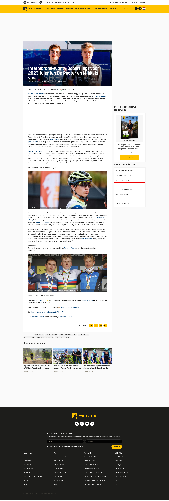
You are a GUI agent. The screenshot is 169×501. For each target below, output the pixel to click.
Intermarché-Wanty (36, 94)
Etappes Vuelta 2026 (123, 180)
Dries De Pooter (100, 96)
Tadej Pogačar (58, 469)
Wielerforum (27, 465)
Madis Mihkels (87, 300)
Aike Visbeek (54, 139)
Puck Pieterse (58, 484)
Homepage (27, 457)
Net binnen (51, 8)
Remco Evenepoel (60, 465)
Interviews (26, 472)
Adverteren (118, 461)
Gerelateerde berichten (34, 343)
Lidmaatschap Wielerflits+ (64, 2)
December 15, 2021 (65, 317)
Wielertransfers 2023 (63, 337)
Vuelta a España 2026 (91, 469)
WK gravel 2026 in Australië (93, 484)
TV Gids (125, 8)
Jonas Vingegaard (60, 472)
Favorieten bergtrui (123, 194)
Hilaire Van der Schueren (68, 335)
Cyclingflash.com (121, 2)
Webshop (60, 8)
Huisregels (118, 465)
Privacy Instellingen (121, 472)
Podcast (26, 480)
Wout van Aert (58, 461)
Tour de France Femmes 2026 (94, 472)
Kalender (69, 8)
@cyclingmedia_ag (37, 312)
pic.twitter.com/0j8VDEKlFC (54, 312)
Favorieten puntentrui (124, 189)
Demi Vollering (58, 476)
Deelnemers (114, 8)
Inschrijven (116, 447)
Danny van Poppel (42, 222)
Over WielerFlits (120, 457)
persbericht (32, 142)
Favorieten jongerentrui (124, 199)
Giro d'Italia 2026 (89, 461)
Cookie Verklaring (120, 476)
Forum (111, 2)
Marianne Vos (58, 480)
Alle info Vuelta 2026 (123, 204)
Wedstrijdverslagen (82, 8)
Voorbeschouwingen (99, 8)
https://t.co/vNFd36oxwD (70, 307)
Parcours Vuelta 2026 (123, 175)
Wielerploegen (28, 469)
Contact (117, 480)
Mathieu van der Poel (61, 457)
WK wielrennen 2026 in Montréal (95, 476)
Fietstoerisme (48, 2)
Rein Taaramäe (87, 239)
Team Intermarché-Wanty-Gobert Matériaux (39, 337)
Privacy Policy (119, 469)
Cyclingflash (119, 484)
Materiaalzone (32, 2)
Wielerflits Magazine (138, 2)
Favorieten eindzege (123, 185)
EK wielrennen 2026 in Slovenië (94, 480)
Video (25, 484)
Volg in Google (68, 90)
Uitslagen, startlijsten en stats (33, 476)
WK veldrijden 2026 (90, 457)
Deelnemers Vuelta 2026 (124, 171)
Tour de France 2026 (91, 465)
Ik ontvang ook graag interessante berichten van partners (66, 447)
